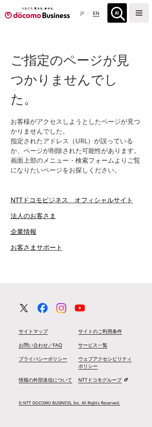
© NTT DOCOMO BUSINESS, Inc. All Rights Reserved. (69, 403)
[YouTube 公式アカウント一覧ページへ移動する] (80, 308)
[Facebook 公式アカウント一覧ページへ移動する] (42, 308)
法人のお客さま (33, 215)
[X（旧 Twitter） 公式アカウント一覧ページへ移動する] (24, 308)
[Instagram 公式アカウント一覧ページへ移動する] (61, 308)
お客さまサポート (36, 247)
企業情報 (23, 231)
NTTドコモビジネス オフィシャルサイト (72, 199)
